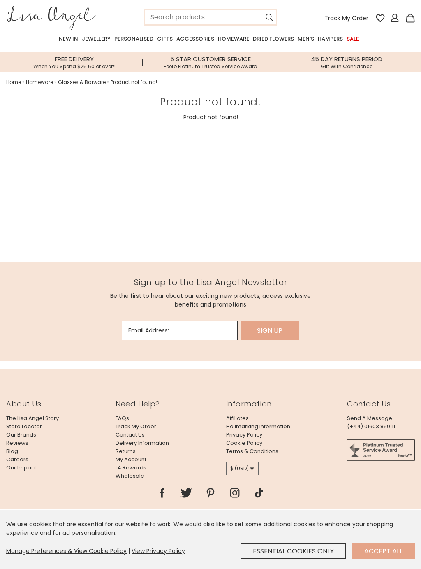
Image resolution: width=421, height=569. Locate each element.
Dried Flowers (273, 39)
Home (13, 82)
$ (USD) (239, 468)
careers (17, 459)
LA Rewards (131, 467)
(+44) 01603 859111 (371, 426)
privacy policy (244, 435)
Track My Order (346, 18)
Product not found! (134, 82)
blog (12, 451)
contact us (130, 435)
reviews (17, 443)
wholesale (130, 476)
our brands (21, 435)
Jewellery (96, 39)
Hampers (330, 39)
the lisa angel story (32, 418)
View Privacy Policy (158, 551)
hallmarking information (258, 426)
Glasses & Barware (82, 82)
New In (68, 39)
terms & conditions (252, 451)
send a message (369, 418)
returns (126, 451)
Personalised (133, 39)
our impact (21, 467)
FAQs (122, 418)
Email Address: (148, 330)
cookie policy (244, 443)
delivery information (142, 443)
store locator (24, 426)
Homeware (233, 39)
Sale (353, 39)
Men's (306, 39)
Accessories (195, 39)
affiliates (237, 418)
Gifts (165, 39)
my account (131, 459)
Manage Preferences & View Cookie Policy (66, 551)
